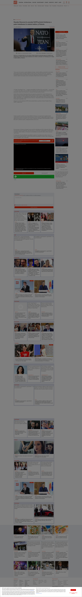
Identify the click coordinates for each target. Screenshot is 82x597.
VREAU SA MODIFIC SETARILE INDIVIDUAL (73, 593)
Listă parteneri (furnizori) (39, 593)
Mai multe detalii (32, 590)
